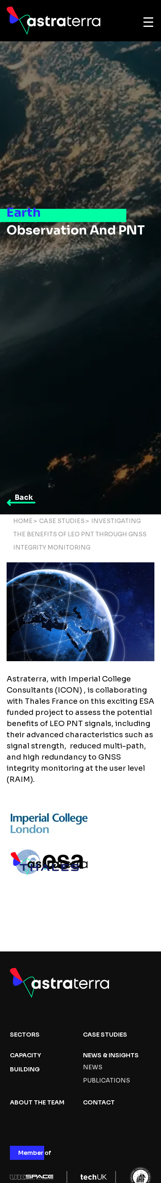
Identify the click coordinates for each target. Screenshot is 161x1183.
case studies (62, 521)
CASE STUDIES (105, 1034)
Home (23, 521)
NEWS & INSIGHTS (111, 1055)
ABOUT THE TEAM (37, 1102)
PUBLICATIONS (106, 1080)
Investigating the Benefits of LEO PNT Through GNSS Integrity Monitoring (80, 534)
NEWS (92, 1067)
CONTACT (99, 1102)
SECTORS (25, 1034)
